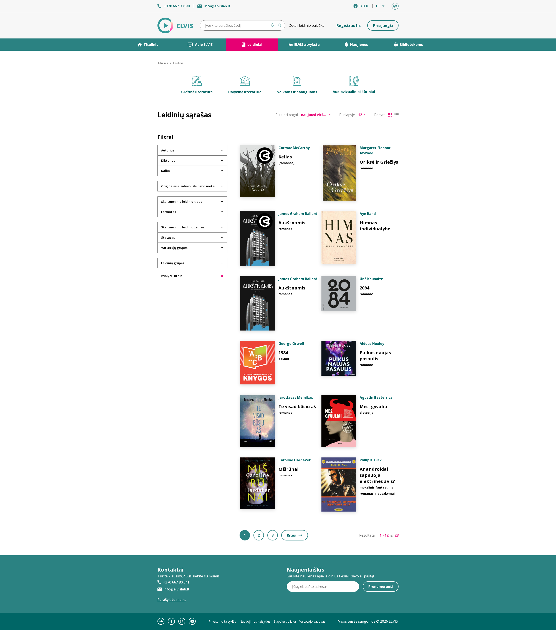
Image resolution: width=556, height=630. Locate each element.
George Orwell (291, 343)
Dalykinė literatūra (244, 92)
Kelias (285, 157)
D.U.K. (364, 6)
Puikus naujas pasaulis (375, 356)
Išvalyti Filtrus (171, 276)
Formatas (168, 212)
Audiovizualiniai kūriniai (354, 91)
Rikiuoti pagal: (286, 114)
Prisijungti (383, 25)
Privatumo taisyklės (222, 621)
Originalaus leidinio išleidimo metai (188, 186)
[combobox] (242, 25)
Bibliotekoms (411, 44)
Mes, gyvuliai (374, 406)
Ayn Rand (368, 213)
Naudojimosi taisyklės (255, 621)
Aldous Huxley (372, 343)
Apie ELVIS (204, 44)
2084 (364, 288)
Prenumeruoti (380, 586)
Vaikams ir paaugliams (297, 92)
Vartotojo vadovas (312, 621)
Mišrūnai (288, 469)
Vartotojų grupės (174, 248)
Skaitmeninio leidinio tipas (181, 201)
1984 (283, 353)
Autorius (167, 150)
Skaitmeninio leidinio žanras (182, 227)
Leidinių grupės (172, 263)
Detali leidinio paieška (306, 25)
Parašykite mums (171, 599)
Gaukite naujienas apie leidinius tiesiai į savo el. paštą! (330, 576)
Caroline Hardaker (294, 460)
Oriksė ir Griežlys (379, 162)
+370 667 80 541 (177, 6)
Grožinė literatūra (197, 92)
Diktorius (168, 160)
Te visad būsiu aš (297, 406)
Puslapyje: (347, 114)
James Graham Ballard (297, 213)
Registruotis (348, 25)
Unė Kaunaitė (371, 278)
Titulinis (151, 44)
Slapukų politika (285, 621)
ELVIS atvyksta (307, 44)
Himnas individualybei (376, 226)
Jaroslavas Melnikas (295, 397)
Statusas (168, 237)
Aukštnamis (291, 223)
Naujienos (359, 44)
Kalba (165, 171)
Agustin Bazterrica (376, 397)
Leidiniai (254, 44)
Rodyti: (379, 114)
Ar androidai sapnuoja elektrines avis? (377, 475)
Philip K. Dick (371, 460)
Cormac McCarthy (294, 147)
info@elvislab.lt (217, 6)
